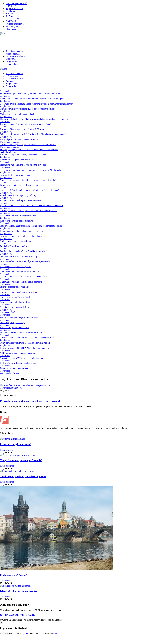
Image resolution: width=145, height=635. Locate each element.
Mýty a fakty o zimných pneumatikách (17, 114)
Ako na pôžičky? (7, 312)
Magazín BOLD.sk (14, 8)
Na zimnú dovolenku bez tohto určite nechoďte (21, 282)
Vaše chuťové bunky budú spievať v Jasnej (19, 302)
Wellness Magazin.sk (15, 24)
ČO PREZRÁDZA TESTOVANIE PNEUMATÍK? (23, 276)
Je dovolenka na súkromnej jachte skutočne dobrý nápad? (25, 124)
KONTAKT (11, 6)
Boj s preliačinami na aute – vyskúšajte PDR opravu (23, 129)
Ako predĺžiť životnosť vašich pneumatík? (19, 292)
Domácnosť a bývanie (15, 56)
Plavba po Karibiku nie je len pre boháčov (19, 317)
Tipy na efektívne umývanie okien (15, 175)
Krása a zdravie (13, 54)
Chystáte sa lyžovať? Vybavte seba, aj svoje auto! (22, 358)
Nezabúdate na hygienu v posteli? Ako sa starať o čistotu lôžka (28, 144)
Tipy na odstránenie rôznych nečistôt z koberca (21, 236)
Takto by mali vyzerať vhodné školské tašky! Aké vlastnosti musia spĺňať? (33, 134)
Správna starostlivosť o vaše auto (14, 287)
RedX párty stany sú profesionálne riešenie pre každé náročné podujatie (32, 98)
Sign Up (25, 633)
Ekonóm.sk (11, 29)
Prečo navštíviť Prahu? (10, 373)
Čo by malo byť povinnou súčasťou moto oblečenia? (23, 271)
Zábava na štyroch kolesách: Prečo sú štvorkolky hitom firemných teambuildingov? (37, 104)
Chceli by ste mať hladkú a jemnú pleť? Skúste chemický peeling (29, 210)
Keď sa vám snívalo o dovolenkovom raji (18, 363)
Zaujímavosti (11, 61)
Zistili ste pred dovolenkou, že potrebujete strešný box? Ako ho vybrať (31, 170)
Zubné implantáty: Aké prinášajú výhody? (19, 195)
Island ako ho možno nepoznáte (14, 368)
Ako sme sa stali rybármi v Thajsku (16, 297)
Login (56, 633)
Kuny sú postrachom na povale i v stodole (19, 139)
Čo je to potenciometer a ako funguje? (17, 241)
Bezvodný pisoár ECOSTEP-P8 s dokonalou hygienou (24, 348)
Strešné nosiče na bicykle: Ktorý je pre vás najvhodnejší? (25, 261)
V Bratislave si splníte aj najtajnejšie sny (18, 353)
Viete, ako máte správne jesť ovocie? (21, 460)
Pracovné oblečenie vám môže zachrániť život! (21, 332)
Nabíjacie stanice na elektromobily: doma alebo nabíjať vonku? (28, 180)
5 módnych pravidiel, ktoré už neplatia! (23, 476)
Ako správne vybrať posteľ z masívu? (17, 221)
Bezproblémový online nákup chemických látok (21, 231)
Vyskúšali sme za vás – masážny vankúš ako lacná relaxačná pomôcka (31, 205)
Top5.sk (9, 16)
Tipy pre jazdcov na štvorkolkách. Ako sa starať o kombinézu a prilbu (31, 226)
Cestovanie (11, 59)
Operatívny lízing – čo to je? (12, 322)
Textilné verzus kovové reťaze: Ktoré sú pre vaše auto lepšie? (27, 109)
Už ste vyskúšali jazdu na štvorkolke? (17, 160)
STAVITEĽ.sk (12, 19)
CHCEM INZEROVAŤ (16, 3)
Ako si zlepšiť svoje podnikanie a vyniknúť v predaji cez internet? (29, 190)
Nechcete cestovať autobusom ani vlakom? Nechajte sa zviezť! (28, 338)
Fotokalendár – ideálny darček (13, 246)
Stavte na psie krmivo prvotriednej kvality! (19, 256)
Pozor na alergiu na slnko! (15, 444)
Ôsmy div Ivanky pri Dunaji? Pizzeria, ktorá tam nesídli (25, 343)
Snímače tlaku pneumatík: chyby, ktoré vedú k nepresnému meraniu (30, 93)
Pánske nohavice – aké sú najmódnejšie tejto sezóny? (23, 251)
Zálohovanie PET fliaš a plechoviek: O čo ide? (21, 200)
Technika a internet (14, 51)
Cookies (5, 634)
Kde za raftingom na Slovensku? (14, 327)
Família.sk (10, 11)
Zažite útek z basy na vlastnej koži (15, 266)
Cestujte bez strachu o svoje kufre (15, 307)
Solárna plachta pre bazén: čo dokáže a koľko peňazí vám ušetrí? (29, 149)
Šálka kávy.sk (12, 26)
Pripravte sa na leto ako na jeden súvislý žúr (19, 185)
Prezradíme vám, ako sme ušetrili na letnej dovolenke (23, 165)
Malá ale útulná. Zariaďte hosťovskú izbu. (19, 215)
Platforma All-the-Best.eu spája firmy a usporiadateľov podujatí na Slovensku (34, 119)
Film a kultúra (12, 64)
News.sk (9, 13)
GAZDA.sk (11, 21)
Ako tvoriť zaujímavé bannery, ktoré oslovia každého (24, 154)
